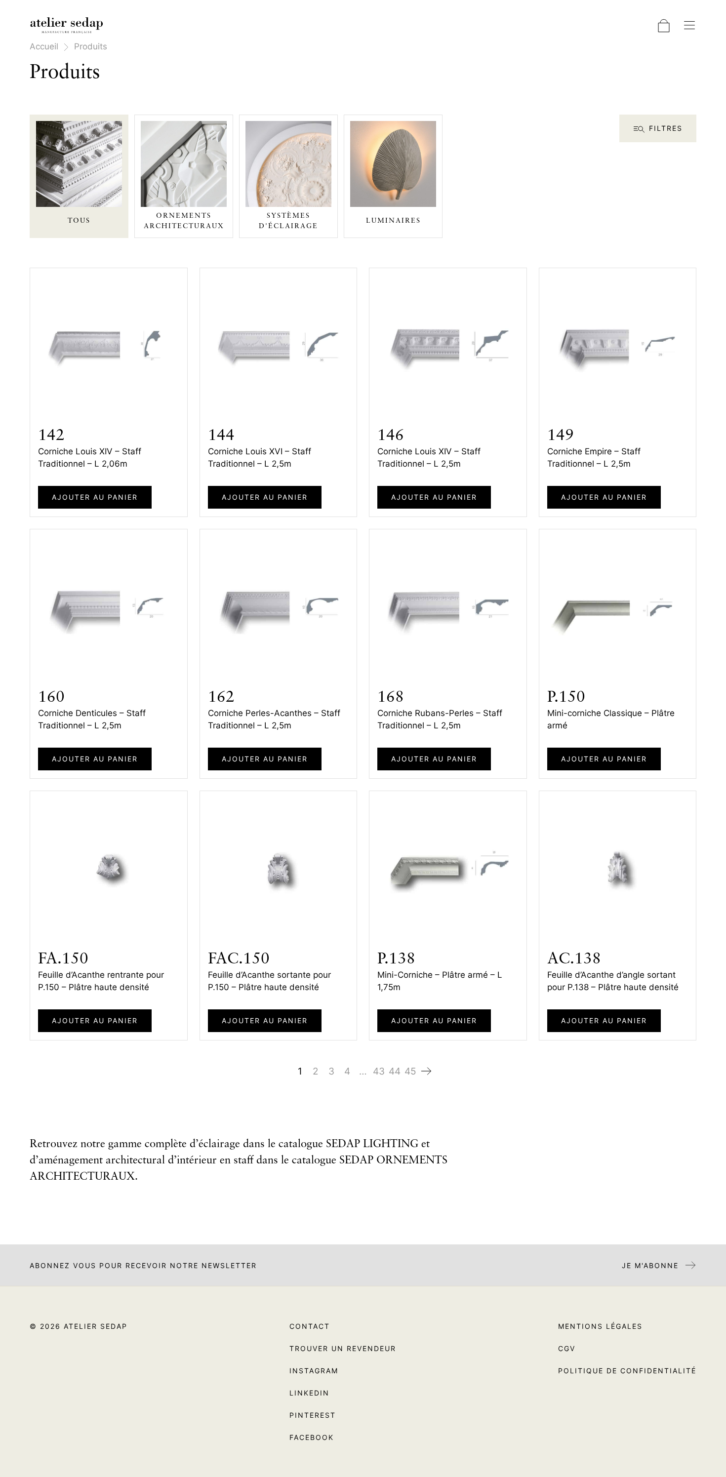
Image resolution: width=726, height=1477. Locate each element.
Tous (79, 220)
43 (379, 1071)
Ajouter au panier (95, 497)
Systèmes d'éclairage (288, 221)
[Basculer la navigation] (689, 25)
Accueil (44, 46)
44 (395, 1071)
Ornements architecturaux (184, 221)
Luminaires (393, 220)
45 (410, 1071)
